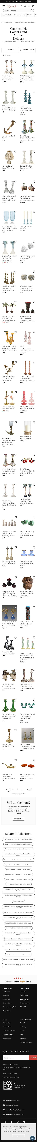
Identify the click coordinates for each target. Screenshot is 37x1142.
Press (21, 1034)
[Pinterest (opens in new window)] (18, 1122)
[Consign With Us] (25, 6)
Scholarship (23, 1038)
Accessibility (6, 1011)
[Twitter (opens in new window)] (24, 1122)
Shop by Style (7, 1023)
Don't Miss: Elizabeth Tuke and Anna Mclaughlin (18, 1)
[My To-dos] (21, 6)
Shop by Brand (7, 1027)
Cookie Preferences (23, 1131)
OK (18, 1136)
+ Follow (10, 50)
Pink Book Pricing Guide (9, 1007)
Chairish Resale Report (26, 1042)
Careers (22, 1030)
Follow (19, 819)
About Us (22, 1023)
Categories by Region (9, 1030)
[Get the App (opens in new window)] (8, 1085)
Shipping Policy (7, 1003)
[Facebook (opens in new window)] (11, 1122)
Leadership (23, 1027)
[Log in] (17, 6)
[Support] (32, 1138)
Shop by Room (7, 1038)
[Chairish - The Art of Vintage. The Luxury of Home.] (11, 6)
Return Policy (6, 999)
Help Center (6, 991)
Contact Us (6, 995)
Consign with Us (24, 1003)
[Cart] (33, 6)
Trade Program (24, 995)
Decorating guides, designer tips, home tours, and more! (17, 1068)
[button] (4, 6)
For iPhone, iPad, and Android (11, 1077)
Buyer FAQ (23, 991)
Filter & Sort (28, 50)
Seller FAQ (23, 1007)
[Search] (32, 10)
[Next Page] (22, 790)
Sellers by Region (8, 1034)
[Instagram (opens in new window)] (5, 1122)
